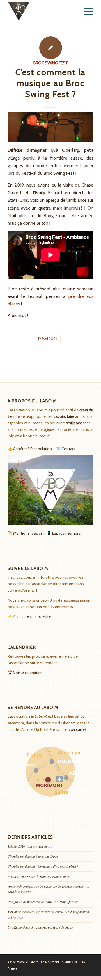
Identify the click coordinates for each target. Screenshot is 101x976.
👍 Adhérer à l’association (30, 448)
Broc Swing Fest (50, 62)
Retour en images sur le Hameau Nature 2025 (38, 876)
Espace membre (66, 533)
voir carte (77, 729)
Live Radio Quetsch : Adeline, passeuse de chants (41, 927)
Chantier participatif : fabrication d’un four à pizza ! (43, 866)
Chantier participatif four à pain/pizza (33, 856)
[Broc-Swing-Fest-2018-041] (50, 127)
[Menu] (85, 11)
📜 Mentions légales (25, 533)
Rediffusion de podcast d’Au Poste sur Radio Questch (43, 901)
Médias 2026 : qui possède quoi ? (30, 846)
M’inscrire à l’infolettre (31, 616)
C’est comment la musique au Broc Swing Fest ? (50, 83)
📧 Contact (65, 448)
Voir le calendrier (27, 672)
